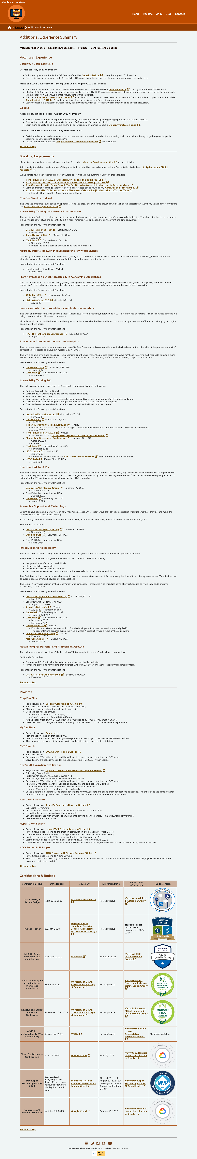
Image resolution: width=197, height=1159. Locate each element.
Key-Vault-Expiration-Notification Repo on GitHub (75, 770)
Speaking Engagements (61, 48)
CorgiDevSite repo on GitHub (64, 703)
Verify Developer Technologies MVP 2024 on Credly (135, 1083)
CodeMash (34, 498)
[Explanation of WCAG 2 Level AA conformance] (98, 1155)
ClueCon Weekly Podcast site (43, 206)
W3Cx (76, 1034)
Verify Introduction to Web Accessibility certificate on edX (135, 1034)
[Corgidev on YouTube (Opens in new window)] (110, 1144)
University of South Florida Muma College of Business (83, 984)
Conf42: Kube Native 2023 (42, 432)
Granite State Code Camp (42, 633)
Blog (168, 13)
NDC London (35, 451)
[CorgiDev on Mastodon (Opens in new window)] (92, 1144)
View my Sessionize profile (100, 162)
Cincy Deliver (35, 419)
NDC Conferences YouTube (81, 456)
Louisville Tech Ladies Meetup (45, 674)
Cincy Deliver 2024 (38, 235)
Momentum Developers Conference (48, 438)
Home (135, 13)
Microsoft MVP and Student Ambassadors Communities (83, 1083)
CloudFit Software (38, 607)
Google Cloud (81, 1055)
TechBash (33, 240)
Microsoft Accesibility (83, 901)
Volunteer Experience (32, 48)
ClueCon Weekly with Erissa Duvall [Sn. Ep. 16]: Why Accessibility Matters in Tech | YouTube (80, 185)
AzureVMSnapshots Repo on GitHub (68, 805)
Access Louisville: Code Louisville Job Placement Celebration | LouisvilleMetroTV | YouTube (79, 190)
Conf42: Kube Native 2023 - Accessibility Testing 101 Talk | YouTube (66, 179)
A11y (159, 13)
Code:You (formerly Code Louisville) (48, 424)
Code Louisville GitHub (41, 100)
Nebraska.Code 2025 (39, 300)
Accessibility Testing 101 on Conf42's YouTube (80, 435)
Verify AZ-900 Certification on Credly (133, 956)
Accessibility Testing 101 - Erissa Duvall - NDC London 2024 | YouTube (67, 182)
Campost (53, 733)
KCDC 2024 (34, 459)
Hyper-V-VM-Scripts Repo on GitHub (68, 829)
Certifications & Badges (104, 48)
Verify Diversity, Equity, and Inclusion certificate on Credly (136, 984)
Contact (180, 13)
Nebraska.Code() (37, 638)
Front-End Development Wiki (55, 97)
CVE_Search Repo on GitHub (63, 751)
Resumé (148, 13)
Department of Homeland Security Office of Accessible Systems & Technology (84, 929)
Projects (82, 48)
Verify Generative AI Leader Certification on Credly (136, 1111)
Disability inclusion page (124, 125)
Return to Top (28, 146)
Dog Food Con (36, 534)
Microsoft (78, 956)
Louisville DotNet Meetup (40, 229)
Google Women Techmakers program (79, 141)
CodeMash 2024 (37, 367)
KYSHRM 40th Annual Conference (46, 334)
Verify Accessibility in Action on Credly (136, 901)
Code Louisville (92, 75)
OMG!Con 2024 (36, 295)
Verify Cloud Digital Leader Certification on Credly (136, 1055)
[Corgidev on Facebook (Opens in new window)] (98, 1144)
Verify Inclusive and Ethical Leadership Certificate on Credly (136, 1012)
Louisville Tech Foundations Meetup (48, 596)
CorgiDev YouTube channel (122, 187)
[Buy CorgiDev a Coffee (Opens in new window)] (86, 1144)
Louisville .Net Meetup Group (44, 488)
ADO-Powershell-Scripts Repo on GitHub (71, 853)
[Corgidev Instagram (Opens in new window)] (103, 1144)
